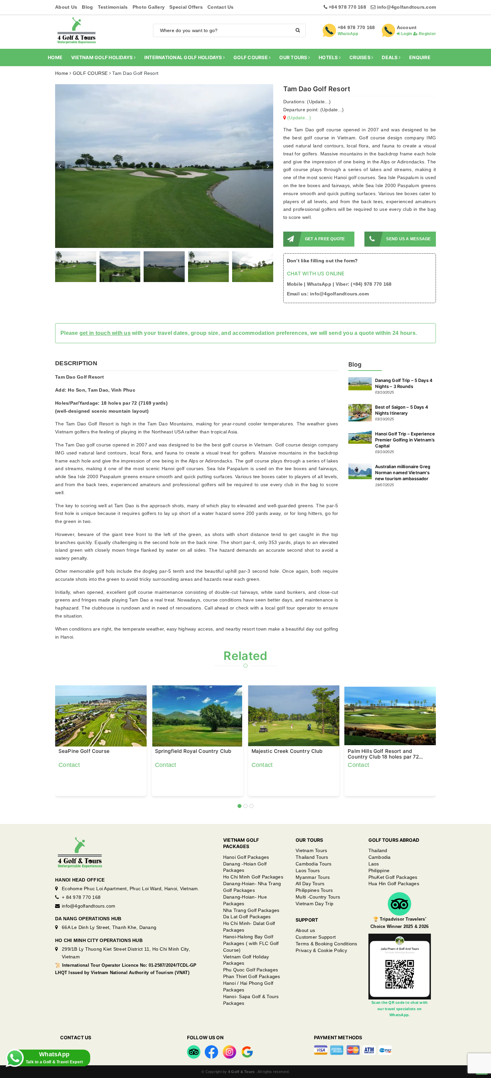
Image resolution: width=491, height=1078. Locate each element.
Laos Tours (308, 870)
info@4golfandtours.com (406, 7)
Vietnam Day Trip (314, 903)
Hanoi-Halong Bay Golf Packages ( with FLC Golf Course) (251, 943)
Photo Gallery (149, 7)
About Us (66, 7)
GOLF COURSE (251, 57)
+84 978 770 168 (347, 7)
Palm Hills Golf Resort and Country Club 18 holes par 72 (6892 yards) (383, 754)
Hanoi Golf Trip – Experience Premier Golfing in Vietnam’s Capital (405, 439)
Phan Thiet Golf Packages (251, 976)
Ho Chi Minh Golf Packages (253, 877)
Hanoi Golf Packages (246, 857)
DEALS (390, 57)
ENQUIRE (420, 57)
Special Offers (186, 7)
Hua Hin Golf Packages (393, 883)
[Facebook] (211, 1052)
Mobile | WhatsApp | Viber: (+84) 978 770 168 (339, 284)
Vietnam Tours (311, 850)
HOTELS (329, 57)
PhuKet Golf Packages (393, 877)
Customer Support (316, 937)
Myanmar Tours (313, 877)
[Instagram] (229, 1052)
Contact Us (220, 7)
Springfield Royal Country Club (193, 751)
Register (427, 33)
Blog (87, 7)
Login (406, 33)
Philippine (379, 870)
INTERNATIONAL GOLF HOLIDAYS (183, 57)
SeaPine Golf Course (84, 751)
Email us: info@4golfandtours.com (328, 293)
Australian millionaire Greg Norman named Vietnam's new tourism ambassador (403, 472)
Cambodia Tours (314, 863)
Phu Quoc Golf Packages (250, 969)
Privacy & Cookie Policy (321, 950)
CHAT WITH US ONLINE (316, 273)
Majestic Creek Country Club (287, 751)
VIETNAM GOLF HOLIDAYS (102, 57)
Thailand (377, 850)
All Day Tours (310, 883)
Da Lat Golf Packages (247, 916)
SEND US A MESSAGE (408, 239)
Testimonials (113, 7)
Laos (373, 863)
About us (305, 930)
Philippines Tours (314, 890)
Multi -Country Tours (318, 897)
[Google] (247, 1052)
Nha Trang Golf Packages (251, 910)
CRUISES (360, 57)
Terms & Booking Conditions (326, 943)
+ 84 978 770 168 (81, 897)
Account (407, 27)
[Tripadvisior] (193, 1052)
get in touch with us (105, 333)
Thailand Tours (312, 857)
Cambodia (379, 857)
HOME (55, 57)
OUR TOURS (293, 57)
